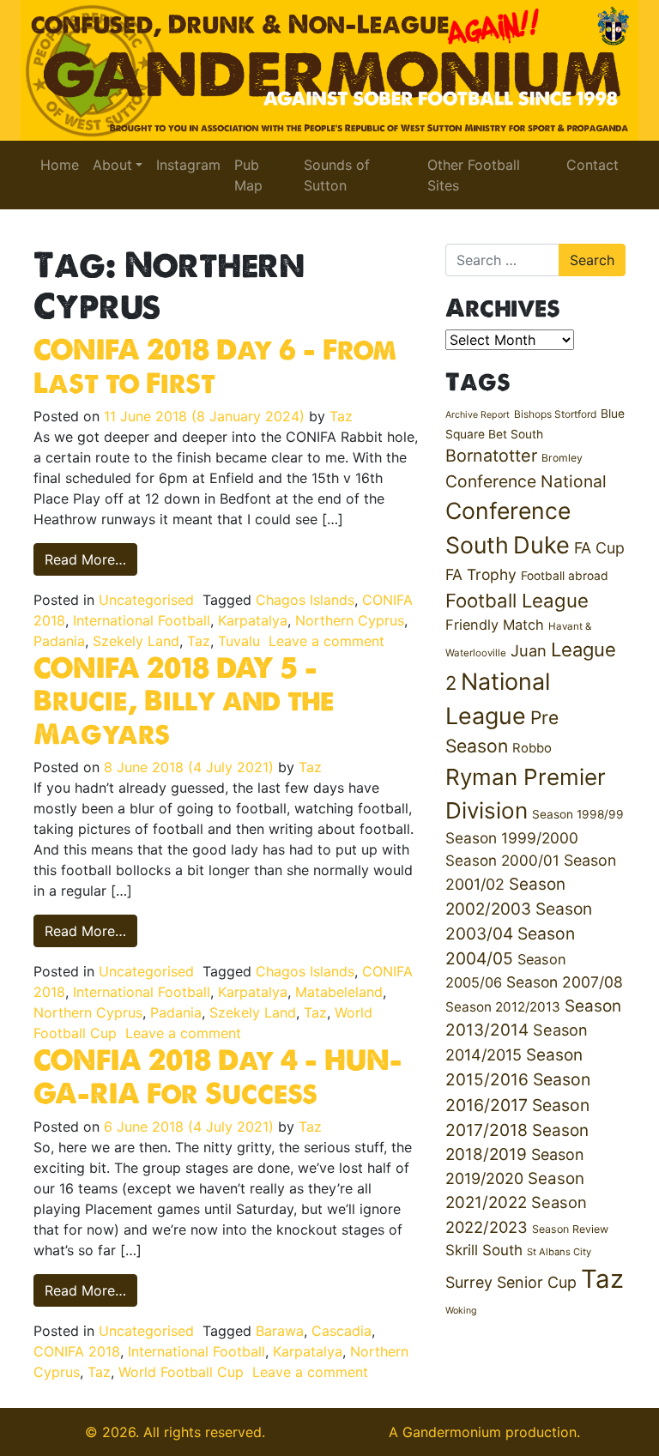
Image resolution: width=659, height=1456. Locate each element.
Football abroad (564, 576)
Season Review (570, 1229)
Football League (517, 600)
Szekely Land (136, 640)
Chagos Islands (305, 599)
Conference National (526, 481)
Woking (461, 1310)
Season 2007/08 (564, 982)
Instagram (188, 164)
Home (59, 164)
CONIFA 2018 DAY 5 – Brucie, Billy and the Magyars (184, 700)
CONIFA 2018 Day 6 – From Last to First (214, 365)
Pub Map (248, 175)
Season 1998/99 (578, 814)
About (112, 164)
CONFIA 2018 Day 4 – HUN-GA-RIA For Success (217, 1075)
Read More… (91, 559)
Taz (341, 416)
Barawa (280, 1330)
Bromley (562, 457)
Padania (59, 640)
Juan (529, 650)
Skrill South (484, 1250)
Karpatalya (252, 620)
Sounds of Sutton (337, 175)
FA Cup (599, 548)
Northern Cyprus (349, 620)
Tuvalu (239, 640)
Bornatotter (491, 455)
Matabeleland (339, 991)
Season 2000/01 (502, 860)
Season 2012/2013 (502, 1007)
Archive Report (477, 414)
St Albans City (559, 1252)
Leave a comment (326, 640)
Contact (592, 164)
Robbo (532, 748)
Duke (541, 545)
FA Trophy (481, 574)
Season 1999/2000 (511, 838)
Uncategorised (146, 599)
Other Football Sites (473, 175)
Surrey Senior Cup (511, 1282)
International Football (141, 620)
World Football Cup (181, 1371)
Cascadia (341, 1330)
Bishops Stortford (555, 414)
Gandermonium (451, 1432)
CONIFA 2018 (76, 1351)
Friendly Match (494, 624)
